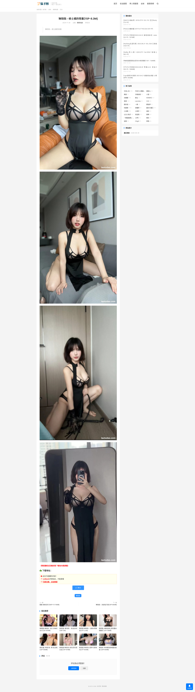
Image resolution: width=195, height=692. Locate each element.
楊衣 (148, 118)
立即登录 (73, 668)
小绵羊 (138, 111)
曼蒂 (148, 114)
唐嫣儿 (149, 91)
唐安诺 (127, 104)
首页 (115, 4)
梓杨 (148, 121)
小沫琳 (127, 111)
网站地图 (104, 686)
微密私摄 (55, 9)
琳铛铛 (78, 595)
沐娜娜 (127, 98)
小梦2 (138, 118)
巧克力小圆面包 (140, 91)
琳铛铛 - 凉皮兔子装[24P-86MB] (106, 604)
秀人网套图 (133, 4)
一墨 (137, 104)
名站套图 (123, 4)
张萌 (126, 121)
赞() (78, 588)
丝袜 (142, 4)
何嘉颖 (127, 108)
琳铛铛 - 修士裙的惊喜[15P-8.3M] (78, 18)
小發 (148, 94)
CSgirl (138, 121)
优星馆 (138, 114)
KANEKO (150, 98)
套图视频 (150, 4)
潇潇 (126, 101)
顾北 (137, 98)
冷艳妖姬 (139, 94)
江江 (148, 101)
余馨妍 (138, 108)
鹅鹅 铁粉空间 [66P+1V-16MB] (49, 604)
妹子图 (43, 3)
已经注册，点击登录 (50, 582)
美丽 (126, 94)
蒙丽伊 (149, 104)
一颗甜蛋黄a (129, 118)
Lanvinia (139, 101)
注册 (84, 668)
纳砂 (148, 111)
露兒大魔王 (151, 108)
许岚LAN (128, 91)
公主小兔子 (128, 114)
